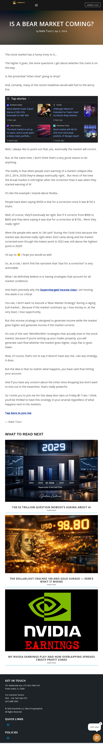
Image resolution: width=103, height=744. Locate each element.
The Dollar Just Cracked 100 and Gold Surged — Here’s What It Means (51, 580)
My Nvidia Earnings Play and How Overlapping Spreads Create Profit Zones (51, 658)
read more (51, 510)
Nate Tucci (45, 31)
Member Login (92, 5)
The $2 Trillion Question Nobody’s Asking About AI (51, 507)
